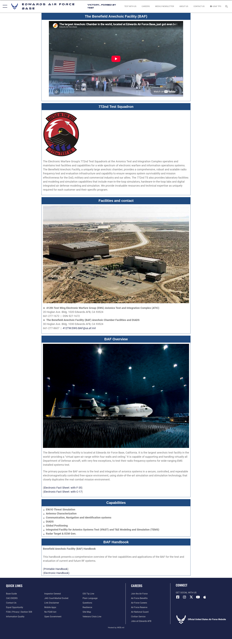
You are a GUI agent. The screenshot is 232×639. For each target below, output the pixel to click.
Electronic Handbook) (56, 573)
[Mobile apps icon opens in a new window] (205, 597)
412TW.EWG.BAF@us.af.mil (79, 328)
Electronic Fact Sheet (56, 487)
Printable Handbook (56, 569)
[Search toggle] (226, 6)
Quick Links (14, 585)
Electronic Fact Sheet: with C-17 (63, 491)
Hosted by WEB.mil (116, 627)
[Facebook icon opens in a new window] (178, 597)
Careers (136, 585)
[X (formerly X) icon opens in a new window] (191, 597)
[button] (4, 6)
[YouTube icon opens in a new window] (198, 597)
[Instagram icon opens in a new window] (184, 597)
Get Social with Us (186, 592)
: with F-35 (75, 487)
